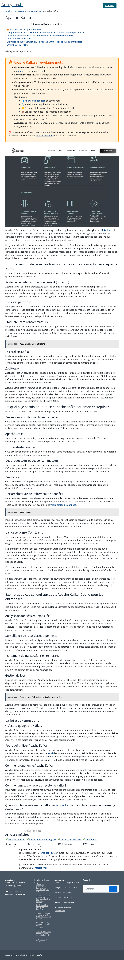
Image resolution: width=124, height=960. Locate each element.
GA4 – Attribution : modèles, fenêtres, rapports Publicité (43, 933)
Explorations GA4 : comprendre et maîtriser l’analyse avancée (43, 915)
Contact (109, 5)
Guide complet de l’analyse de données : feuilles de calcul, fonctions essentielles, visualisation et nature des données (43, 902)
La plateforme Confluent (19, 38)
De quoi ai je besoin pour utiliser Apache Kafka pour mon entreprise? (40, 35)
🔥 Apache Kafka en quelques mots (24, 29)
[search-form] (113, 889)
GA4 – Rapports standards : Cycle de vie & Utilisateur (43, 925)
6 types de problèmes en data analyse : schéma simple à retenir (42, 888)
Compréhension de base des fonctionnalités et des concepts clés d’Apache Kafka (46, 32)
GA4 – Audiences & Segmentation (42, 940)
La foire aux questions (17, 44)
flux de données (44, 135)
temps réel (23, 71)
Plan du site (60, 911)
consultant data (47, 852)
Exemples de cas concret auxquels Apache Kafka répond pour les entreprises (44, 41)
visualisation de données (63, 504)
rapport (61, 805)
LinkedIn (105, 230)
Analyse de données (35, 100)
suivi (50, 753)
